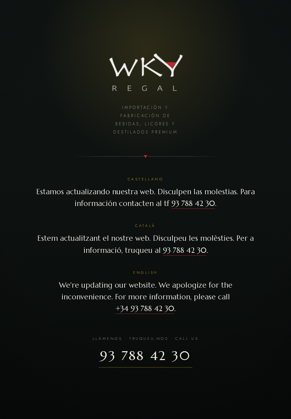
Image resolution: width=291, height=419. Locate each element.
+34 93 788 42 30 (145, 308)
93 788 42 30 (193, 203)
